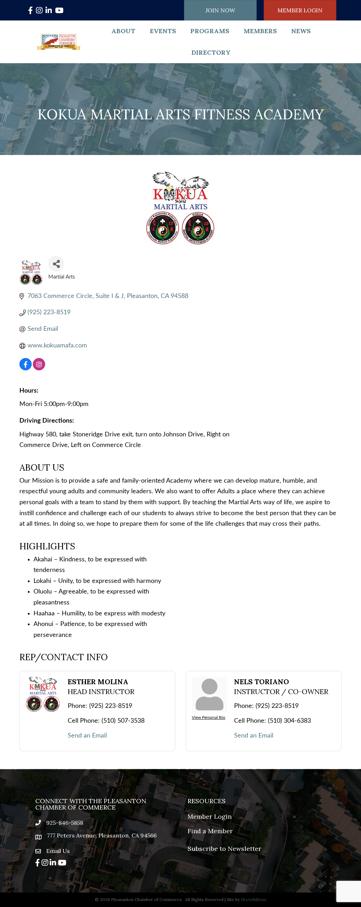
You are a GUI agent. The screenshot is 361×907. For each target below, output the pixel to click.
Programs (209, 31)
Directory (211, 52)
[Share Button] (56, 263)
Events (163, 31)
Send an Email (87, 736)
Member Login (210, 816)
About (123, 31)
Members (260, 31)
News (301, 31)
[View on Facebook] (25, 368)
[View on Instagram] (39, 368)
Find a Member (210, 831)
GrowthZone (254, 899)
